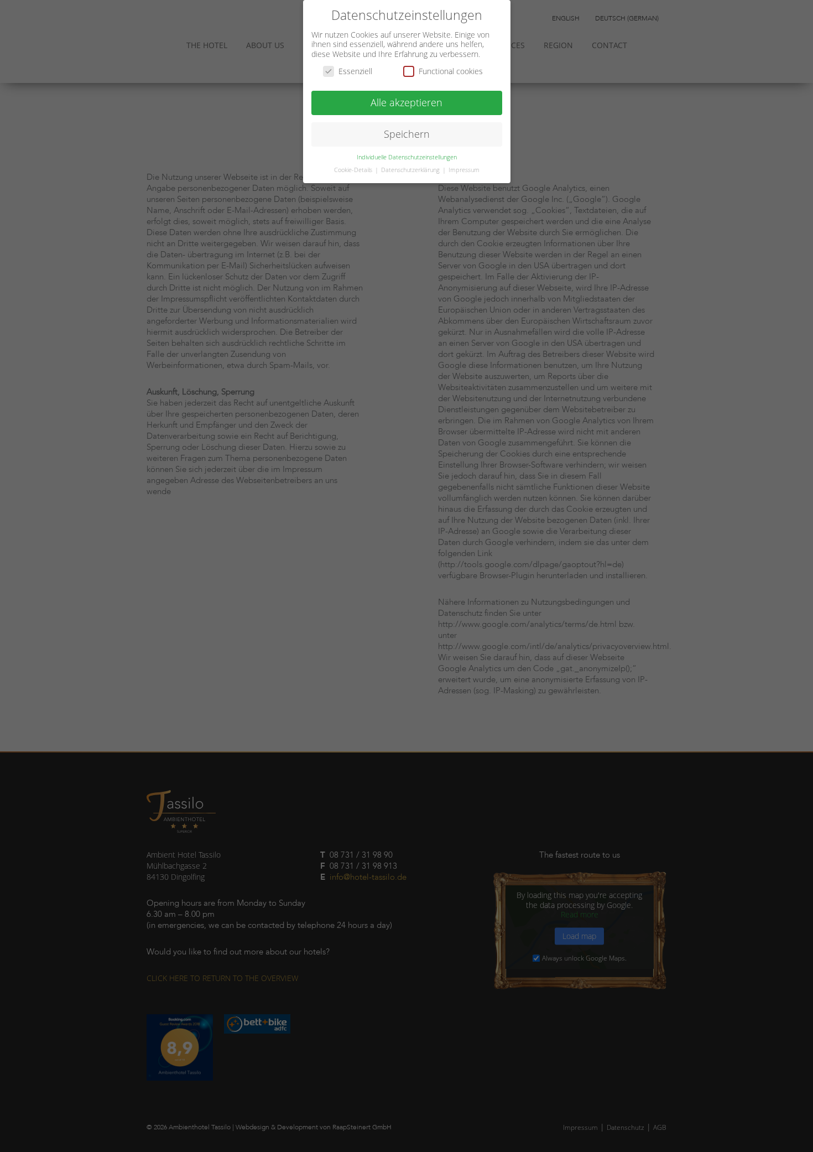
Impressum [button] (464, 170)
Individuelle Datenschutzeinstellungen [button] (407, 157)
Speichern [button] (407, 134)
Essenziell (355, 71)
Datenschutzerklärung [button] (411, 170)
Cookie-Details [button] (354, 170)
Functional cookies (451, 71)
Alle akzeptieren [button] (406, 102)
